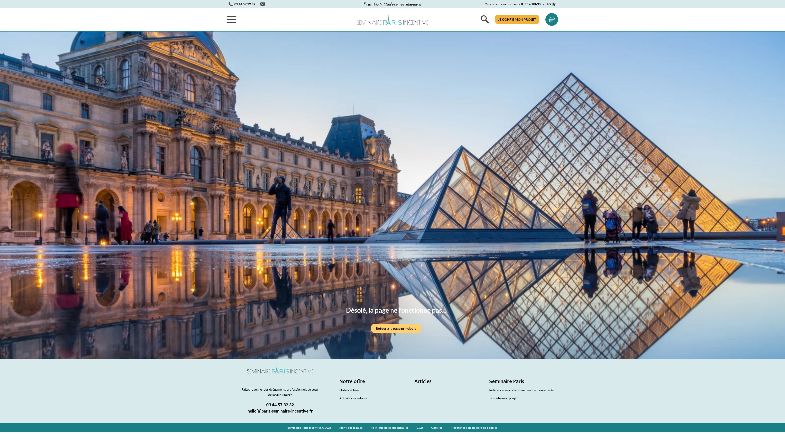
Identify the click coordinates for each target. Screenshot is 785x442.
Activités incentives (353, 398)
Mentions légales (351, 427)
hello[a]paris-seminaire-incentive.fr (280, 411)
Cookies (436, 427)
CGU (420, 427)
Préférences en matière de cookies (474, 427)
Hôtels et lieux (349, 390)
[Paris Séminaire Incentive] (392, 19)
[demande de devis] (551, 19)
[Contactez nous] (262, 4)
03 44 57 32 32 (280, 405)
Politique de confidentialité (389, 427)
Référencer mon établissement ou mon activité (521, 390)
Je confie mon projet (517, 19)
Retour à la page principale (396, 328)
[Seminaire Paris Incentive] (280, 373)
